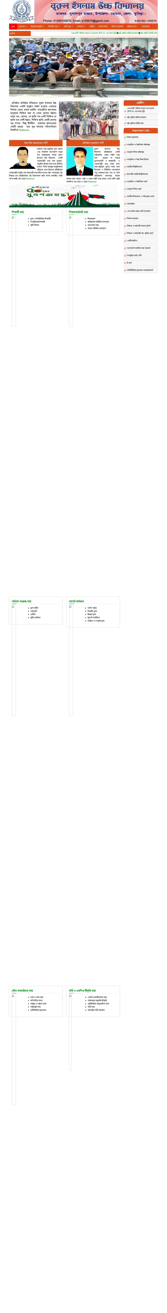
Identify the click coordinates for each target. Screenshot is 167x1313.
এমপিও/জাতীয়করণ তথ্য (97, 997)
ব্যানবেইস (131, 203)
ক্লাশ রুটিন (34, 608)
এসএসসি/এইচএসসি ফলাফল (138, 211)
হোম (13, 26)
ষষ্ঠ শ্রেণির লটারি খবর (135, 33)
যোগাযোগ (145, 26)
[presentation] (14, 66)
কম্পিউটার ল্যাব (36, 1000)
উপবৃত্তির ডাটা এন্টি (134, 255)
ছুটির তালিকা (35, 617)
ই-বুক (129, 263)
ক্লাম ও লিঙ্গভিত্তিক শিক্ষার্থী (40, 218)
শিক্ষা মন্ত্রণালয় (132, 137)
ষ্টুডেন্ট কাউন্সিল (94, 617)
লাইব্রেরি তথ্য (35, 1007)
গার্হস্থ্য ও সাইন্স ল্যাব (38, 1003)
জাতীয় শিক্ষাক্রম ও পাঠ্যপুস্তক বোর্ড (140, 196)
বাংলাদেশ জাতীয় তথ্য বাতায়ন (138, 248)
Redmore (24, 130)
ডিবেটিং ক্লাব (92, 611)
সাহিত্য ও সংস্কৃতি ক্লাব (96, 621)
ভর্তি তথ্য (67, 26)
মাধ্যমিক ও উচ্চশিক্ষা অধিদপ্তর (138, 144)
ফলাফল (80, 26)
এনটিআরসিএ (132, 240)
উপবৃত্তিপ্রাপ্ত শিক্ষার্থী (37, 222)
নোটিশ (92, 26)
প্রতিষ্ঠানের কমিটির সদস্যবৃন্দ (98, 222)
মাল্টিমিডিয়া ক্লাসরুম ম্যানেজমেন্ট (140, 270)
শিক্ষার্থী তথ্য (53, 26)
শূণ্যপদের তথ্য (93, 225)
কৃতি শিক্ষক (34, 225)
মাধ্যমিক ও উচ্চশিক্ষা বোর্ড (137, 181)
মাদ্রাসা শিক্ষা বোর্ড (134, 189)
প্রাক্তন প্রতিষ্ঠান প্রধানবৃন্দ (97, 228)
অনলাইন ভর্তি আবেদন (96, 1010)
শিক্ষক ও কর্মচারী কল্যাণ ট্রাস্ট (139, 226)
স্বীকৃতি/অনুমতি (37, 26)
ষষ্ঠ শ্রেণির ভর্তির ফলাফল (114, 33)
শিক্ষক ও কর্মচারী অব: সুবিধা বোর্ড (140, 233)
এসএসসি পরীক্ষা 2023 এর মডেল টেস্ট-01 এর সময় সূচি (79, 33)
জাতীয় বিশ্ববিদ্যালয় (134, 166)
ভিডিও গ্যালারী (117, 26)
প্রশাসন (22, 26)
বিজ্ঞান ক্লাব (92, 614)
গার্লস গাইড (92, 608)
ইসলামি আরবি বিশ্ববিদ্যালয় (137, 174)
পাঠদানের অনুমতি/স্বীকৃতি (97, 1000)
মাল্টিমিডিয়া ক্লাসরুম (38, 1010)
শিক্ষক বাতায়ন (132, 218)
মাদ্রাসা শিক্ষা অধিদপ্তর (135, 152)
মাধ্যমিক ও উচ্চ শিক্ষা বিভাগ (138, 159)
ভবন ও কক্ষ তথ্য (36, 997)
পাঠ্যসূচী (33, 611)
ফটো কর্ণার (103, 26)
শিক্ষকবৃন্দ (91, 218)
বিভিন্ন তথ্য (131, 26)
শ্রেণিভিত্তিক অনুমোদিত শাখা (98, 1003)
